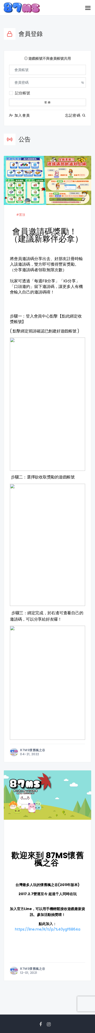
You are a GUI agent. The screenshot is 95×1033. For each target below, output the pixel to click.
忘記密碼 (73, 115)
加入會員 (21, 115)
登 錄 (47, 102)
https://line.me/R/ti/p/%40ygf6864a (47, 929)
